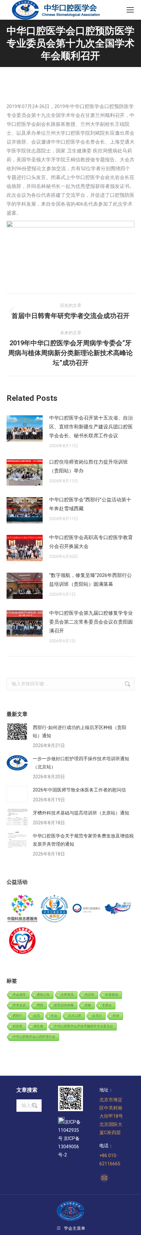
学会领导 (19, 994)
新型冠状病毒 (64, 1005)
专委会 (107, 1005)
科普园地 (111, 994)
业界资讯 (67, 994)
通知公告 (43, 994)
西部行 (18, 1016)
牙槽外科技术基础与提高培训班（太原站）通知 (81, 812)
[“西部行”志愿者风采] (23, 909)
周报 (40, 1005)
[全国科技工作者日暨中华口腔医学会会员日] (55, 909)
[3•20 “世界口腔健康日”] (86, 909)
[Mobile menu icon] (130, 10)
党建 (88, 1005)
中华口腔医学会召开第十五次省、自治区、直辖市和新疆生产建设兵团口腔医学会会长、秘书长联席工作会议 (91, 427)
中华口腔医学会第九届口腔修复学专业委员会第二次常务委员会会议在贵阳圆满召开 (91, 622)
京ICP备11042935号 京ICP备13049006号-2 (69, 1138)
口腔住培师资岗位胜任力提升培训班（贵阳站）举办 (88, 466)
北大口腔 (74, 1016)
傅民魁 (38, 1026)
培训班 (89, 994)
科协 (116, 1016)
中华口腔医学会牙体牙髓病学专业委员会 (83, 1026)
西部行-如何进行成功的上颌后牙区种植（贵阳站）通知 (79, 731)
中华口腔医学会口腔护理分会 (34, 1037)
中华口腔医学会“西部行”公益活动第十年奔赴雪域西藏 (90, 504)
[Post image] (25, 428)
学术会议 (19, 1005)
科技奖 (18, 1026)
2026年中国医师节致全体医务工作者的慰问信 (79, 789)
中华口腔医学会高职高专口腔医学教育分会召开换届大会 (91, 542)
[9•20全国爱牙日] (23, 941)
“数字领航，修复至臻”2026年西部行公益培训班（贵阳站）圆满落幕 (90, 579)
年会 (54, 1016)
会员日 (97, 1016)
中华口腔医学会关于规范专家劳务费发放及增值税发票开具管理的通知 (83, 840)
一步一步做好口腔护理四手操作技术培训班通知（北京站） (81, 762)
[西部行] (119, 909)
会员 (36, 1016)
